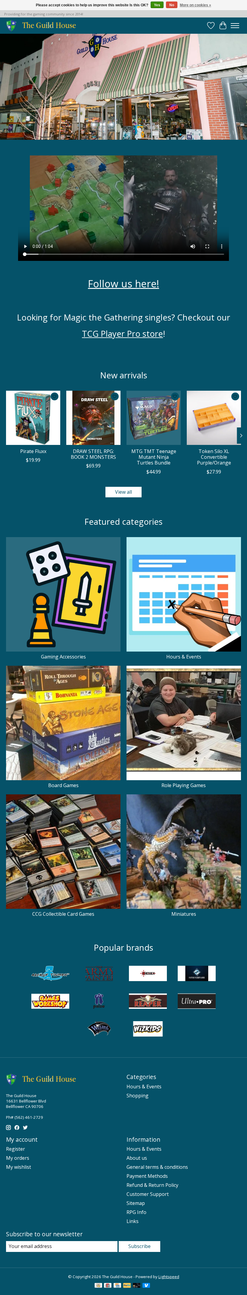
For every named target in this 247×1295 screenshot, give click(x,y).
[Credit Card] (117, 1286)
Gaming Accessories (63, 656)
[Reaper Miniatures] (147, 1002)
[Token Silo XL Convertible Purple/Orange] (214, 418)
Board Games (63, 785)
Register (15, 1149)
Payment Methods (147, 1176)
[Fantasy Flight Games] (196, 974)
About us (137, 1158)
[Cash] (98, 1286)
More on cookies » (195, 5)
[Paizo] (99, 1002)
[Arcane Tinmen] (50, 974)
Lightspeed (168, 1276)
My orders (17, 1158)
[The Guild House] (43, 25)
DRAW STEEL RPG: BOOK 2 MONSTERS (93, 454)
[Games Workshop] (50, 1002)
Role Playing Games (183, 785)
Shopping (138, 1095)
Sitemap (136, 1203)
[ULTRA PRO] (196, 1002)
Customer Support (148, 1194)
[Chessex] (147, 974)
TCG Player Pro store (122, 333)
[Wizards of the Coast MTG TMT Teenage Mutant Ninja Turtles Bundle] (154, 418)
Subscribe (139, 1246)
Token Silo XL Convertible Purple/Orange (214, 457)
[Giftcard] (107, 1286)
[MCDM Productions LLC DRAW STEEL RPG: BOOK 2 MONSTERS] (93, 418)
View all (123, 492)
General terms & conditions (157, 1167)
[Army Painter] (99, 974)
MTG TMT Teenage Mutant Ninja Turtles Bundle (153, 457)
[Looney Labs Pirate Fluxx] (33, 418)
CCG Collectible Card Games (63, 914)
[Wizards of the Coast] (99, 1030)
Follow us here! (123, 283)
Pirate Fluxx (33, 451)
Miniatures (183, 914)
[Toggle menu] (235, 26)
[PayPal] (127, 1286)
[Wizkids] (147, 1030)
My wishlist (18, 1167)
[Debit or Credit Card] (137, 1286)
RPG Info (136, 1212)
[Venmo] (146, 1286)
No (171, 5)
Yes (157, 5)
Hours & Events (183, 656)
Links (133, 1221)
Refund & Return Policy (152, 1185)
